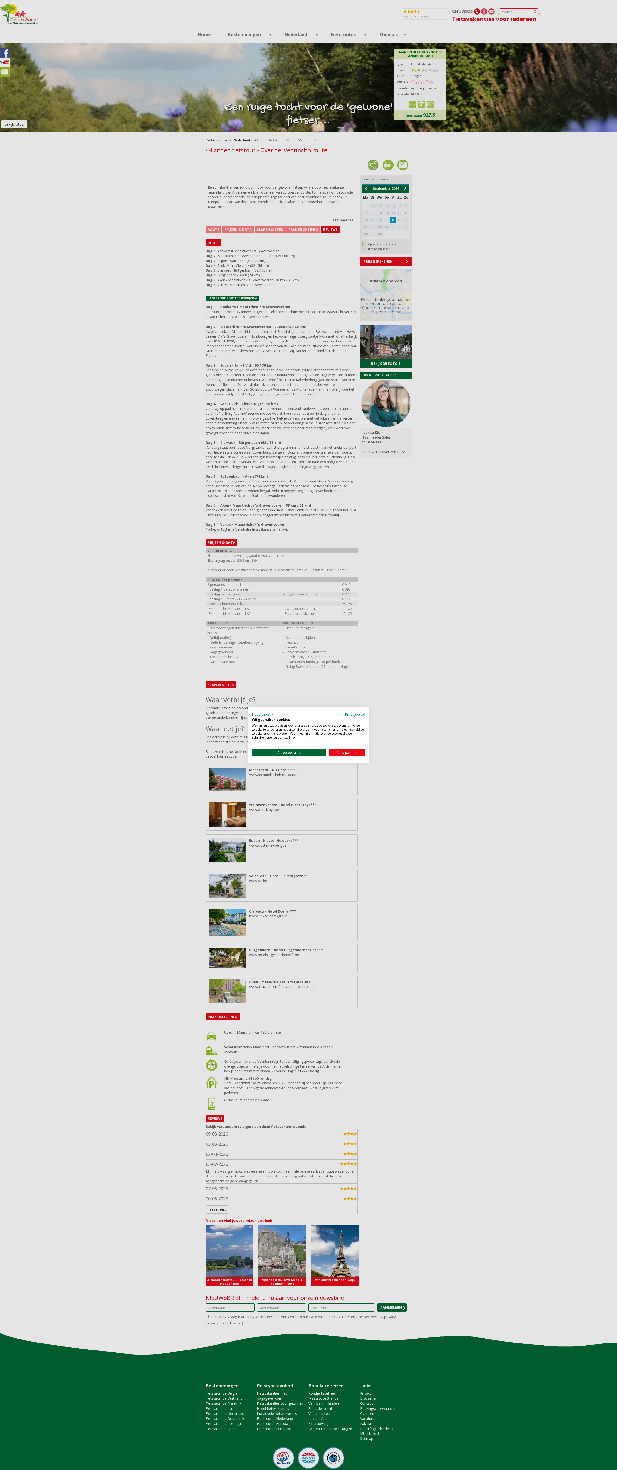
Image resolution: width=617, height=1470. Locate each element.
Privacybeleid (355, 714)
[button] (263, 714)
